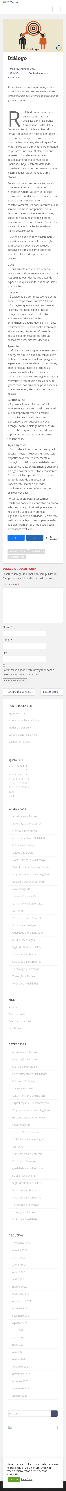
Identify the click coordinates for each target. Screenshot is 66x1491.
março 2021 (19, 1359)
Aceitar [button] (14, 1479)
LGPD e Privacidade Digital (28, 903)
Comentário (11, 584)
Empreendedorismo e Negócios (31, 874)
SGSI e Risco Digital (23, 940)
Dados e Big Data (23, 852)
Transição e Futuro (23, 976)
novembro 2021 (21, 1301)
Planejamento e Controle (27, 918)
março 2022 (19, 1286)
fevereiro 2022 (21, 1294)
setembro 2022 (21, 1243)
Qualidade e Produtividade (27, 932)
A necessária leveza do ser (24, 720)
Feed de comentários (21, 1021)
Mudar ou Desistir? (19, 727)
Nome (7, 627)
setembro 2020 (21, 1388)
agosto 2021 (19, 1323)
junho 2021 (19, 1337)
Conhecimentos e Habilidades (29, 838)
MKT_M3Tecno (15, 73)
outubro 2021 (20, 1308)
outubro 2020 (20, 1381)
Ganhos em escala (19, 741)
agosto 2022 (19, 1250)
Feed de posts (16, 1014)
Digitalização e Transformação (30, 867)
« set (11, 796)
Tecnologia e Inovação (25, 969)
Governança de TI (22, 889)
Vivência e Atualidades (25, 983)
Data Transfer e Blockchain (28, 860)
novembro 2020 (21, 1374)
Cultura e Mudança (23, 845)
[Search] (54, 1413)
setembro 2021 (21, 1315)
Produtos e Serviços (24, 925)
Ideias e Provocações (25, 896)
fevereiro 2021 (21, 1366)
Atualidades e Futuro (24, 816)
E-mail (7, 640)
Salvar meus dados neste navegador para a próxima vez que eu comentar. (28, 672)
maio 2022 (18, 1272)
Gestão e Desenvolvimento (28, 881)
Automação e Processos (27, 823)
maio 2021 (18, 1344)
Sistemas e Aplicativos (25, 954)
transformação (16, 556)
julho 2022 (18, 1257)
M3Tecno (18, 910)
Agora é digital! (17, 713)
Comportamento (17, 551)
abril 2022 (18, 1279)
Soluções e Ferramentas (26, 961)
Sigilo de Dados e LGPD (26, 947)
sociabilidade (37, 551)
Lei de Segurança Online (22, 734)
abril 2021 (18, 1352)
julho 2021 (18, 1330)
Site (5, 653)
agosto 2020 (19, 1395)
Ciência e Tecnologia (24, 830)
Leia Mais (26, 1479)
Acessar (13, 1007)
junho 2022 (19, 1264)
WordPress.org (17, 1028)
